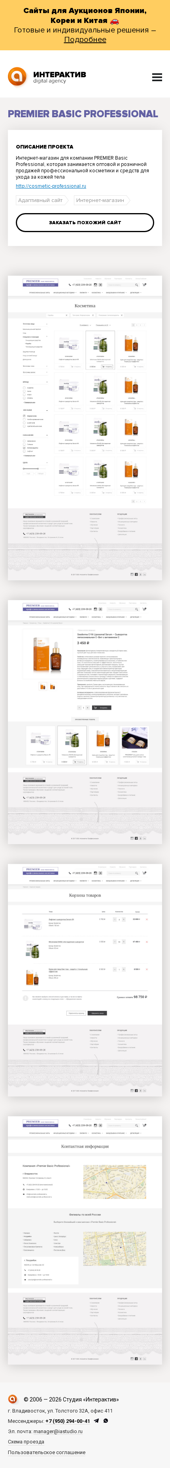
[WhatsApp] (106, 1421)
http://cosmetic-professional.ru (51, 186)
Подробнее (85, 39)
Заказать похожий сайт (85, 223)
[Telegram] (96, 1421)
